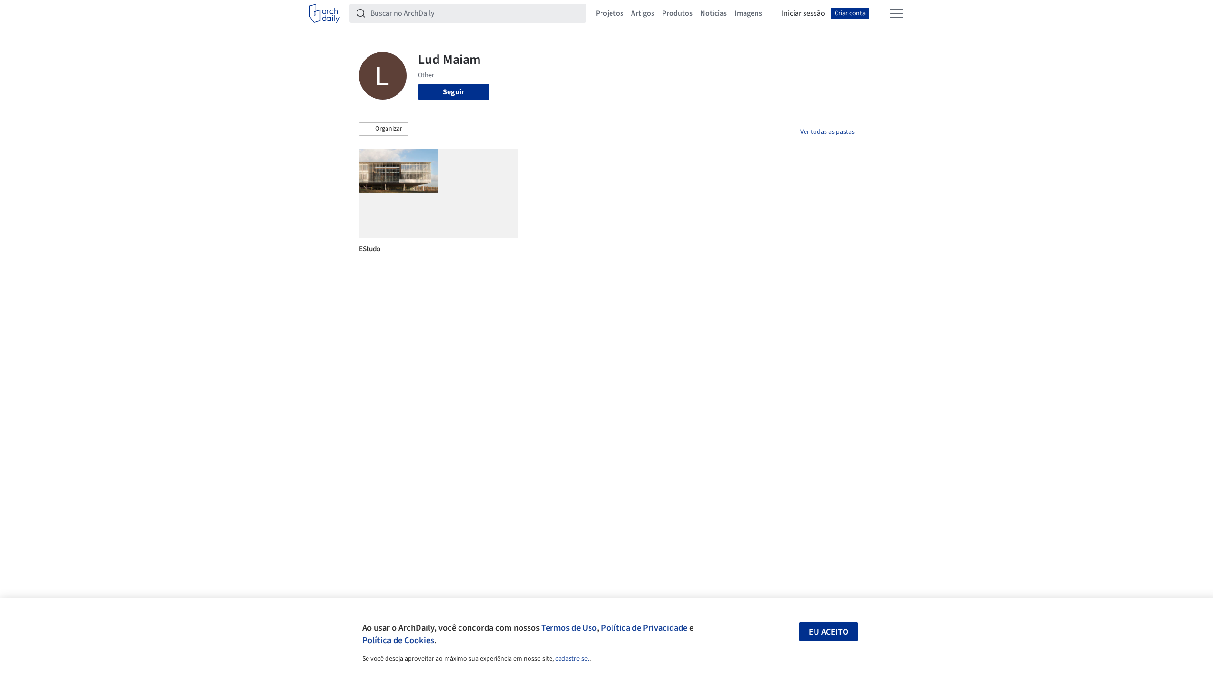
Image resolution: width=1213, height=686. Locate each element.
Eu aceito (828, 632)
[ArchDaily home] (324, 13)
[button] (383, 129)
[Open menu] (896, 13)
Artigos (642, 13)
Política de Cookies (398, 640)
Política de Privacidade (644, 628)
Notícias (713, 13)
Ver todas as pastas (827, 132)
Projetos (609, 13)
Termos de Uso (569, 628)
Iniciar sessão (803, 13)
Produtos (677, 13)
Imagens (748, 13)
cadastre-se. (572, 659)
